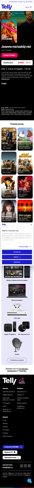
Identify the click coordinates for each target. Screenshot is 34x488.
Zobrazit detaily (24, 246)
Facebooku (23, 369)
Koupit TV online (9, 55)
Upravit (16, 257)
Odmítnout (17, 262)
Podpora (20, 388)
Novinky (5, 427)
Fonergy (5, 433)
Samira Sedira (18, 114)
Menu (27, 7)
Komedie (28, 13)
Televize (9, 13)
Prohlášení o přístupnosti (21, 407)
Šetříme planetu (22, 403)
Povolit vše (17, 252)
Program (16, 13)
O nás (4, 420)
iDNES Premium (8, 436)
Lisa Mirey (29, 112)
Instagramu (12, 371)
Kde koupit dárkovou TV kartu (8, 399)
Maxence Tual (28, 111)
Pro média (6, 430)
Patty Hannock (27, 114)
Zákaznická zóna (13, 1)
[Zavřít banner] (31, 224)
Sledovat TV (8, 452)
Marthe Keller (13, 112)
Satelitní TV (20, 395)
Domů (3, 13)
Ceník (4, 406)
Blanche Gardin (9, 111)
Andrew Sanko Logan (7, 114)
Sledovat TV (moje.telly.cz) (7, 410)
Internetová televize (9, 392)
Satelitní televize (8, 395)
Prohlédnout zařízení (17, 360)
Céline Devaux (9, 109)
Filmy (22, 13)
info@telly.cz (8, 467)
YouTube (22, 371)
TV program (6, 403)
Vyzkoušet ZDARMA (11, 447)
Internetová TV (22, 392)
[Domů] (6, 7)
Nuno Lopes (4, 112)
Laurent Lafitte (19, 111)
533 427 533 (7, 465)
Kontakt (20, 1)
